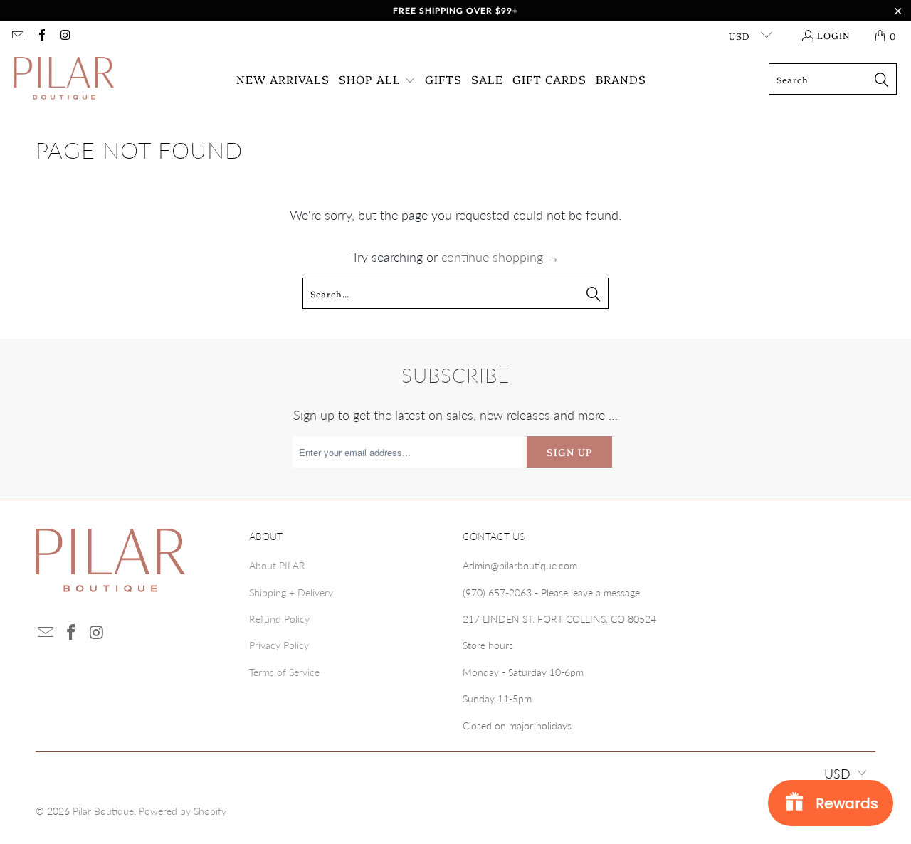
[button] (377, 79)
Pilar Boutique (103, 811)
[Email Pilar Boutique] (17, 35)
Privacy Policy (279, 645)
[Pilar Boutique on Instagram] (64, 35)
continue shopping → (500, 257)
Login (834, 34)
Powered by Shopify (182, 811)
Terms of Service (284, 672)
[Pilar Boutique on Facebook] (40, 35)
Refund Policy (279, 619)
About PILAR (277, 565)
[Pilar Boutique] (64, 79)
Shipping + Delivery (291, 592)
